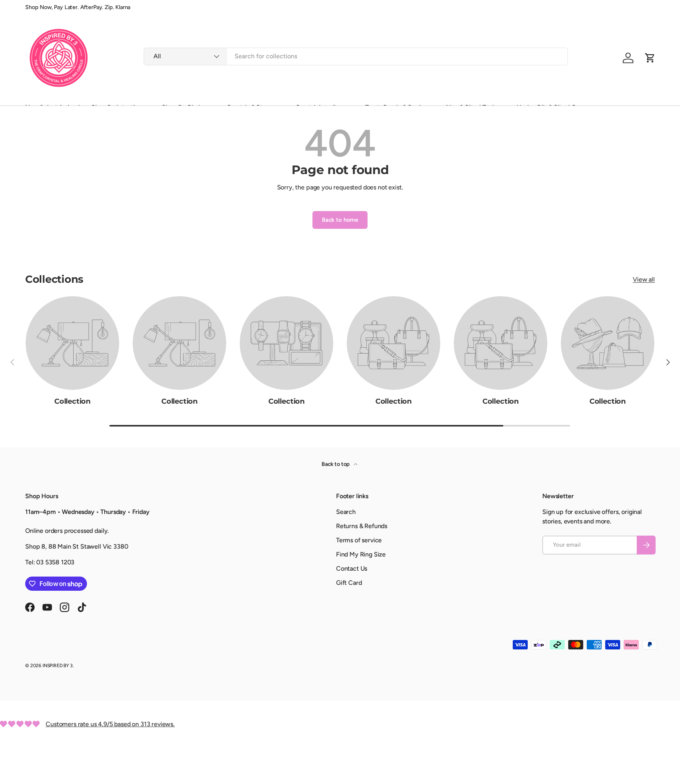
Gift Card (349, 582)
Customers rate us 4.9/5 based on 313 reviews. (110, 724)
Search (346, 512)
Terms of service (359, 540)
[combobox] (355, 56)
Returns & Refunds (361, 526)
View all (644, 279)
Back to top (336, 464)
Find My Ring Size (361, 554)
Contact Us (351, 568)
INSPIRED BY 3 (57, 665)
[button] (650, 58)
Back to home (340, 219)
